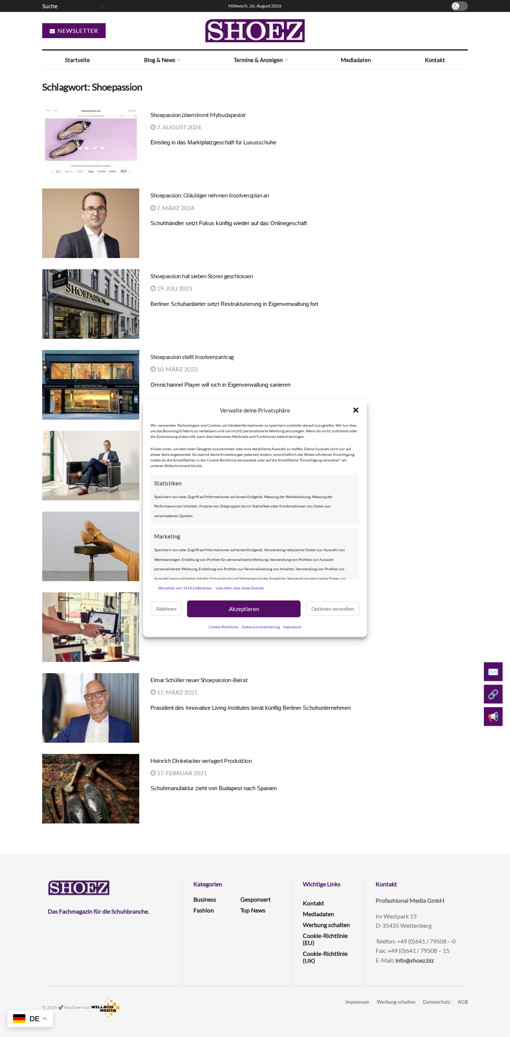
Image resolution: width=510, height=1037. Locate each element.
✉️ (493, 671)
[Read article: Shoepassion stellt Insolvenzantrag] (90, 385)
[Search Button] (101, 6)
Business (204, 899)
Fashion (203, 910)
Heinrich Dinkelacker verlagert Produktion (201, 760)
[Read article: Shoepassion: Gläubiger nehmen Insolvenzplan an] (90, 223)
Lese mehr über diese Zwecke (240, 588)
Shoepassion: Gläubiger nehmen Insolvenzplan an (209, 195)
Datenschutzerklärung (261, 626)
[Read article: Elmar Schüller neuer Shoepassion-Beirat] (90, 708)
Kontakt (435, 59)
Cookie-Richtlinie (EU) (325, 939)
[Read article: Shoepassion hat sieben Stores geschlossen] (90, 304)
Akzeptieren (244, 608)
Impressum (292, 626)
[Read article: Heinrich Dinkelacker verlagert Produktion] (90, 788)
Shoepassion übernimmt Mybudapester (198, 114)
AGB (463, 1002)
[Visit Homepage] (255, 30)
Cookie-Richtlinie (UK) (325, 957)
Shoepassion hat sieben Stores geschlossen (201, 275)
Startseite (77, 59)
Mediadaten (356, 59)
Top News (252, 910)
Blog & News (159, 59)
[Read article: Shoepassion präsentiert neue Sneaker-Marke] (90, 546)
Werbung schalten (326, 924)
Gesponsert (255, 899)
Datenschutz (436, 1002)
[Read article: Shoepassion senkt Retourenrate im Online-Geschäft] (90, 627)
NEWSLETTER (77, 30)
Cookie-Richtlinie (223, 626)
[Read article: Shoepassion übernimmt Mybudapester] (90, 143)
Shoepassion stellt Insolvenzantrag (192, 356)
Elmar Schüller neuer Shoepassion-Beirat (199, 679)
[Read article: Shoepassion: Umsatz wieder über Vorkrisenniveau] (90, 465)
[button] (356, 410)
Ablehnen (166, 609)
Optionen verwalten (332, 609)
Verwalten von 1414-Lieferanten (185, 588)
